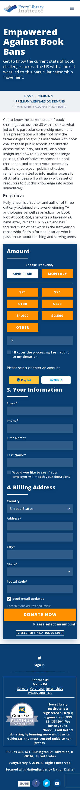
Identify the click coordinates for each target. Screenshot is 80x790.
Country (13, 501)
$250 (57, 303)
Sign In (39, 665)
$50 (57, 292)
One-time (22, 273)
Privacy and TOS (40, 693)
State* (12, 564)
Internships (54, 688)
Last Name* (16, 455)
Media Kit (40, 684)
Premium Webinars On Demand (40, 101)
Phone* (12, 421)
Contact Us (40, 680)
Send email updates (28, 599)
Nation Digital (63, 769)
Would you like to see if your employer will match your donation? (41, 474)
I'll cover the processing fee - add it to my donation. (40, 354)
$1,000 (23, 315)
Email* (12, 403)
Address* (14, 518)
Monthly (57, 273)
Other (22, 327)
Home (28, 96)
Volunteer (37, 688)
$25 (22, 292)
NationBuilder (37, 769)
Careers (22, 688)
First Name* (16, 438)
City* (11, 547)
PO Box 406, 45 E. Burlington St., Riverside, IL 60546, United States (40, 754)
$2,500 (57, 315)
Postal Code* (17, 581)
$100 (22, 303)
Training (45, 96)
